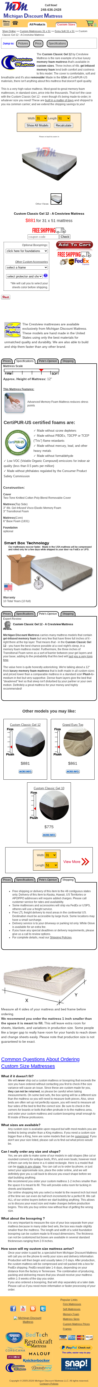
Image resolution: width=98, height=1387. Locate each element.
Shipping (68, 361)
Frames (67, 1328)
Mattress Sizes (71, 1319)
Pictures (23, 43)
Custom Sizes (66, 24)
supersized (82, 1136)
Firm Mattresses (72, 1304)
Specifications (57, 43)
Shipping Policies (61, 937)
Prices (7, 361)
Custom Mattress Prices (76, 1324)
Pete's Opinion (48, 361)
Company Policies (49, 1383)
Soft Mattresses (71, 1309)
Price (38, 43)
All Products (37, 24)
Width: (32, 118)
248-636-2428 (51, 9)
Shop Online (9, 31)
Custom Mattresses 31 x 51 (35, 31)
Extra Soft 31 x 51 (65, 31)
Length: (52, 118)
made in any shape (29, 1166)
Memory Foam (71, 1314)
